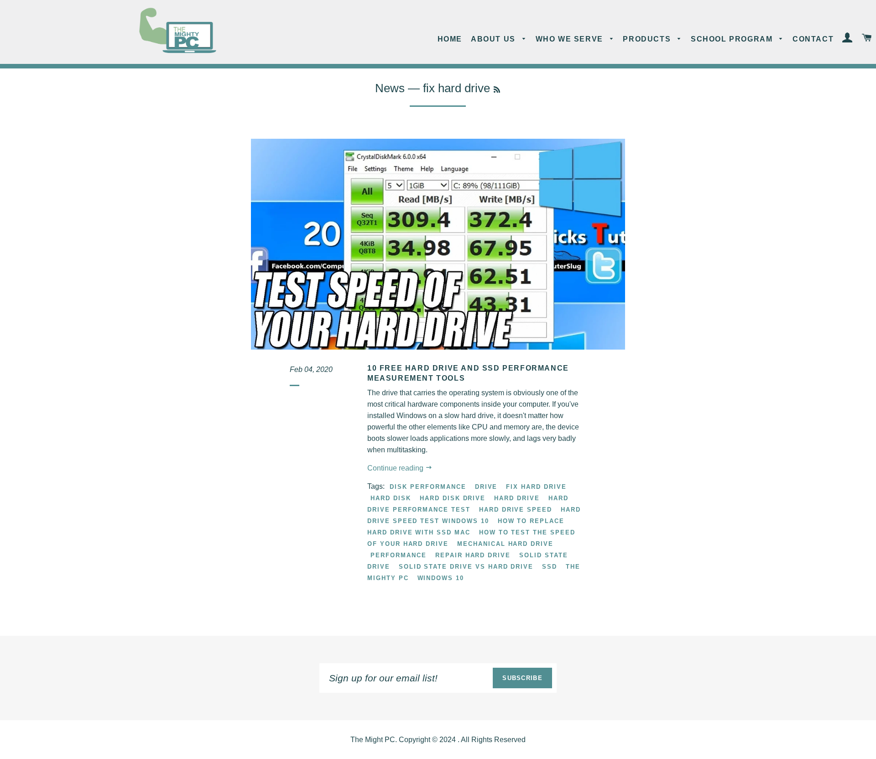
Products (648, 39)
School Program (733, 39)
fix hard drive (536, 486)
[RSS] (497, 90)
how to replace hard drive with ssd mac (465, 527)
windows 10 (440, 578)
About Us (494, 39)
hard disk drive (452, 498)
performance (398, 555)
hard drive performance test (467, 504)
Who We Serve (571, 39)
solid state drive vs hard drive (466, 566)
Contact (813, 39)
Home (450, 39)
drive (486, 486)
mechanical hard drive (505, 543)
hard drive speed (515, 509)
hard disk (390, 498)
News (390, 88)
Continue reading (396, 468)
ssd (549, 566)
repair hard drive (473, 555)
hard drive (517, 498)
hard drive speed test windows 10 (474, 515)
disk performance (428, 486)
